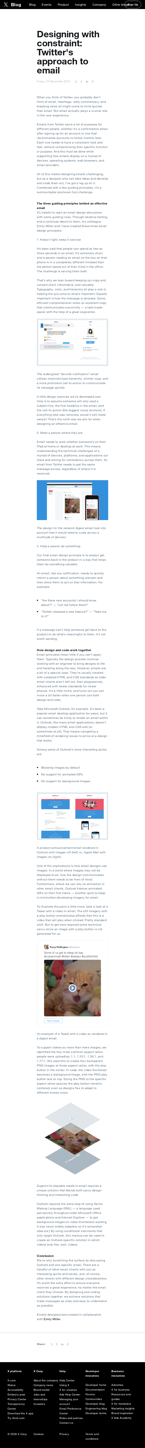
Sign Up (133, 4)
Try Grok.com (16, 1418)
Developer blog (95, 1403)
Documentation (95, 1389)
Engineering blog (96, 1408)
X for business (120, 1389)
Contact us (66, 1422)
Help (62, 1371)
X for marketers (121, 1403)
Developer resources (92, 1373)
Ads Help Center (69, 1394)
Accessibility (15, 1390)
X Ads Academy (121, 1418)
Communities (94, 1399)
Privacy (64, 1434)
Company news (43, 1385)
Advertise (117, 1385)
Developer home (96, 1385)
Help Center (67, 1380)
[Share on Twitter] (76, 81)
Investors (39, 1404)
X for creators (68, 1390)
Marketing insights (122, 1408)
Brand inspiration (122, 1413)
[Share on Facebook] (81, 81)
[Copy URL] (91, 81)
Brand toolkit (42, 1390)
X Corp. (39, 1371)
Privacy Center (17, 1399)
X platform (15, 1371)
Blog (32, 4)
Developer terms (96, 1413)
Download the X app (20, 1413)
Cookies (39, 1434)
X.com (12, 1380)
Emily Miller (52, 1319)
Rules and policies (71, 1418)
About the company (46, 1380)
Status (11, 1385)
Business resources (118, 1373)
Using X (64, 1385)
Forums (90, 1394)
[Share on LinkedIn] (86, 81)
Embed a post (16, 1394)
